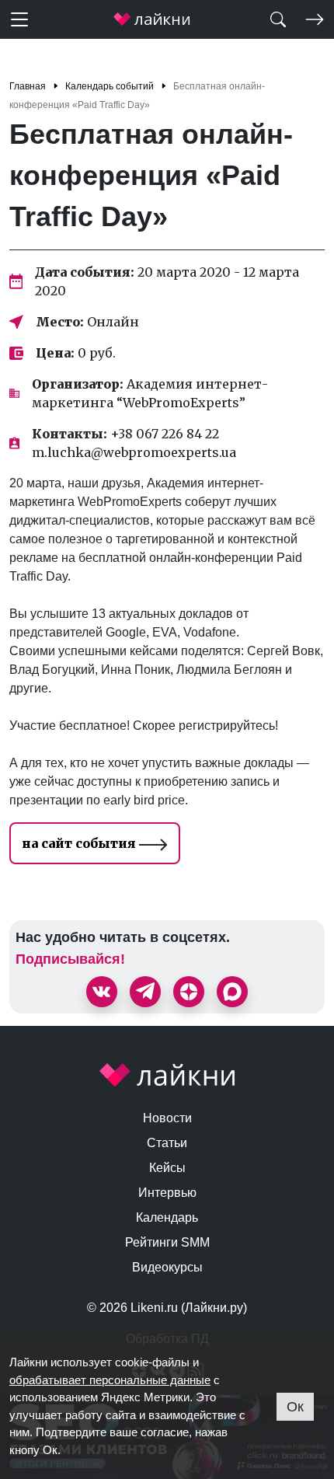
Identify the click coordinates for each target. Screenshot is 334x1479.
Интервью (167, 1192)
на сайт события (80, 843)
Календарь (167, 1217)
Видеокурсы (167, 1267)
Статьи (167, 1142)
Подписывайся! (70, 959)
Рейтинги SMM (167, 1242)
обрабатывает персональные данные (109, 1380)
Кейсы (167, 1167)
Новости (167, 1118)
